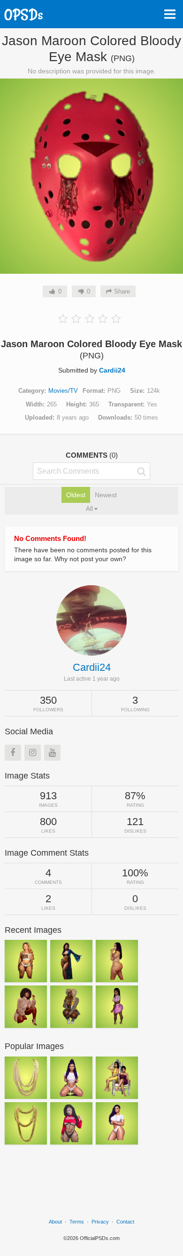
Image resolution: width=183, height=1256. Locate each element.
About (55, 1221)
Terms (76, 1221)
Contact (125, 1221)
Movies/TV (63, 390)
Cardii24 (112, 370)
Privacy (100, 1221)
